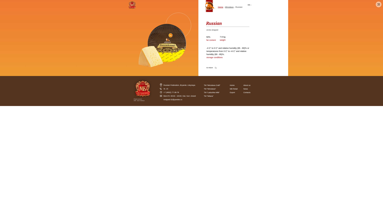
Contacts (246, 93)
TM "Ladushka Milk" (212, 93)
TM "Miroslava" (210, 89)
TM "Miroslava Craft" (212, 85)
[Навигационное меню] (378, 4)
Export (232, 93)
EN (249, 5)
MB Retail (234, 89)
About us (246, 85)
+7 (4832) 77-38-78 (171, 92)
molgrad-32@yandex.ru (172, 100)
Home (220, 7)
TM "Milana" (208, 96)
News (245, 89)
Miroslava (229, 7)
